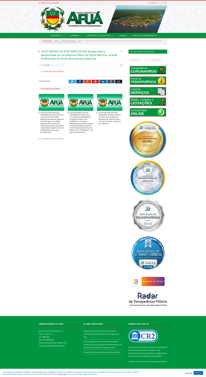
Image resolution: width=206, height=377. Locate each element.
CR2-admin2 (46, 65)
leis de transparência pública (138, 356)
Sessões (122, 35)
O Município (55, 35)
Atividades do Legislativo (98, 35)
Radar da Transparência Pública (155, 361)
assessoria (145, 350)
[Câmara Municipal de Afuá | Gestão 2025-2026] (103, 19)
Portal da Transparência (144, 35)
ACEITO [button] (198, 373)
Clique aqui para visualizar (54, 71)
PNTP (138, 361)
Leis (121, 65)
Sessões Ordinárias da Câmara (95, 352)
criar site (143, 347)
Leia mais (62, 374)
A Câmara (74, 35)
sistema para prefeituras (158, 347)
